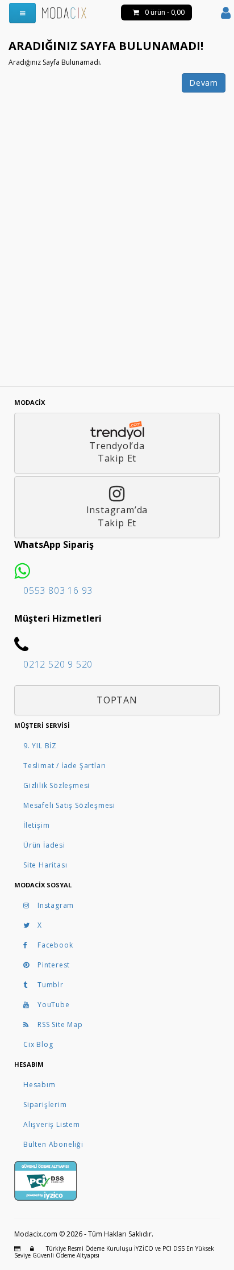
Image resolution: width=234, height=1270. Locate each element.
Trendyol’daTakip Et (117, 452)
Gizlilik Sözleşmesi (56, 785)
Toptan (117, 700)
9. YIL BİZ (40, 746)
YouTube (53, 1004)
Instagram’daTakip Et (117, 516)
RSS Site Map (60, 1024)
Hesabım (39, 1084)
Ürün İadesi (44, 845)
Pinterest (53, 965)
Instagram (55, 905)
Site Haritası (45, 865)
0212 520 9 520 (58, 664)
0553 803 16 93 (58, 590)
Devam (203, 82)
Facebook (55, 945)
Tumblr (50, 985)
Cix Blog (38, 1044)
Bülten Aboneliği (53, 1144)
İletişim (36, 825)
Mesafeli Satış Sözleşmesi (69, 805)
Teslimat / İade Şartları (64, 765)
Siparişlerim (45, 1104)
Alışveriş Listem (51, 1124)
